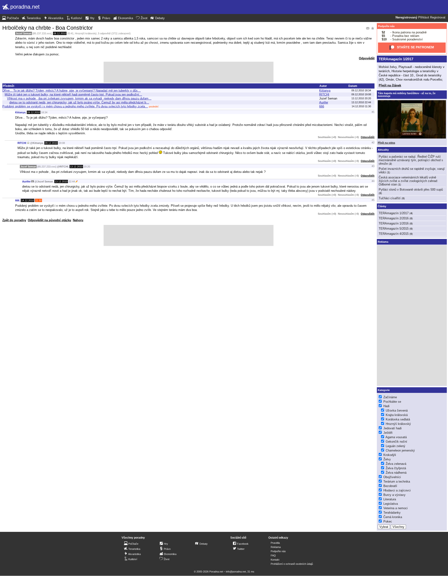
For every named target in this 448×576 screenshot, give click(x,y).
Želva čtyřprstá (396, 468)
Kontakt (275, 559)
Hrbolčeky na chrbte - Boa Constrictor (47, 28)
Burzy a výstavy (394, 495)
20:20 (87, 166)
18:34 (44, 112)
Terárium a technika (396, 481)
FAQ (273, 555)
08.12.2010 (59, 33)
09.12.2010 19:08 (361, 94)
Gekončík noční (396, 441)
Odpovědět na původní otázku (49, 220)
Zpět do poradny (14, 220)
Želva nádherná (396, 472)
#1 (373, 111)
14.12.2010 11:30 (361, 106)
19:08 (62, 143)
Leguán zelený (395, 446)
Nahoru (78, 220)
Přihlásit (423, 17)
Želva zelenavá (396, 464)
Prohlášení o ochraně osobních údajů (292, 563)
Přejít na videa (386, 142)
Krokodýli (389, 455)
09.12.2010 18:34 (361, 90)
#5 (373, 200)
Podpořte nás (386, 26)
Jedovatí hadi (392, 428)
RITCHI (324, 94)
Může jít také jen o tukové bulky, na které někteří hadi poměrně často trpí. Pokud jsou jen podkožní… (73, 94)
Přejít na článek (390, 85)
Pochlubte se (392, 401)
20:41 (70, 33)
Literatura (389, 499)
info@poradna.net (236, 571)
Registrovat (437, 17)
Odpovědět (366, 58)
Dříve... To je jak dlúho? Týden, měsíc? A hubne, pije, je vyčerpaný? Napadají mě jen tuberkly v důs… (71, 90)
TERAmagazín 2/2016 (394, 218)
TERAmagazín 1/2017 (396, 59)
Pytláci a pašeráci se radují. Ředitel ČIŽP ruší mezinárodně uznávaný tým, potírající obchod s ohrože (411, 160)
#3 (373, 166)
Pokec (387, 521)
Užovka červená (397, 410)
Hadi (386, 406)
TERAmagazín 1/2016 (394, 223)
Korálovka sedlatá (398, 419)
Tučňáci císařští (390, 198)
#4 (373, 181)
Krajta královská (397, 415)
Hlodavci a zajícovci (397, 490)
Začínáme (390, 397)
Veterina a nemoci (395, 508)
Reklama (276, 547)
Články (382, 206)
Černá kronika (392, 517)
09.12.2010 (33, 112)
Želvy (387, 459)
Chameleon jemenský (400, 450)
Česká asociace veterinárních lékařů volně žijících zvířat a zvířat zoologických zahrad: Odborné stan (408, 181)
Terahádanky (392, 512)
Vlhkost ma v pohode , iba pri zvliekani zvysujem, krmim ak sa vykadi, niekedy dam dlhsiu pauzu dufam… (79, 98)
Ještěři (387, 432)
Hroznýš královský (86, 33)
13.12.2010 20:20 (361, 98)
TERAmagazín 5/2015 (394, 228)
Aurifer (323, 102)
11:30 (38, 200)
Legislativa (390, 503)
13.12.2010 (76, 166)
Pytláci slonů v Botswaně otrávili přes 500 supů (411, 189)
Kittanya (324, 90)
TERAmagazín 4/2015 (394, 233)
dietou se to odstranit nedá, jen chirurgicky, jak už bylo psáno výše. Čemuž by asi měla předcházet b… (79, 102)
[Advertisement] (188, 72)
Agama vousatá (396, 437)
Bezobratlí (390, 486)
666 (321, 106)
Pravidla (275, 542)
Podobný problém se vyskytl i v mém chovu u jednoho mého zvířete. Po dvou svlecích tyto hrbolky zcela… (75, 106)
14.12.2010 (27, 200)
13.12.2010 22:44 (361, 102)
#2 (373, 142)
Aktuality (383, 149)
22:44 (72, 181)
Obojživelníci (392, 477)
